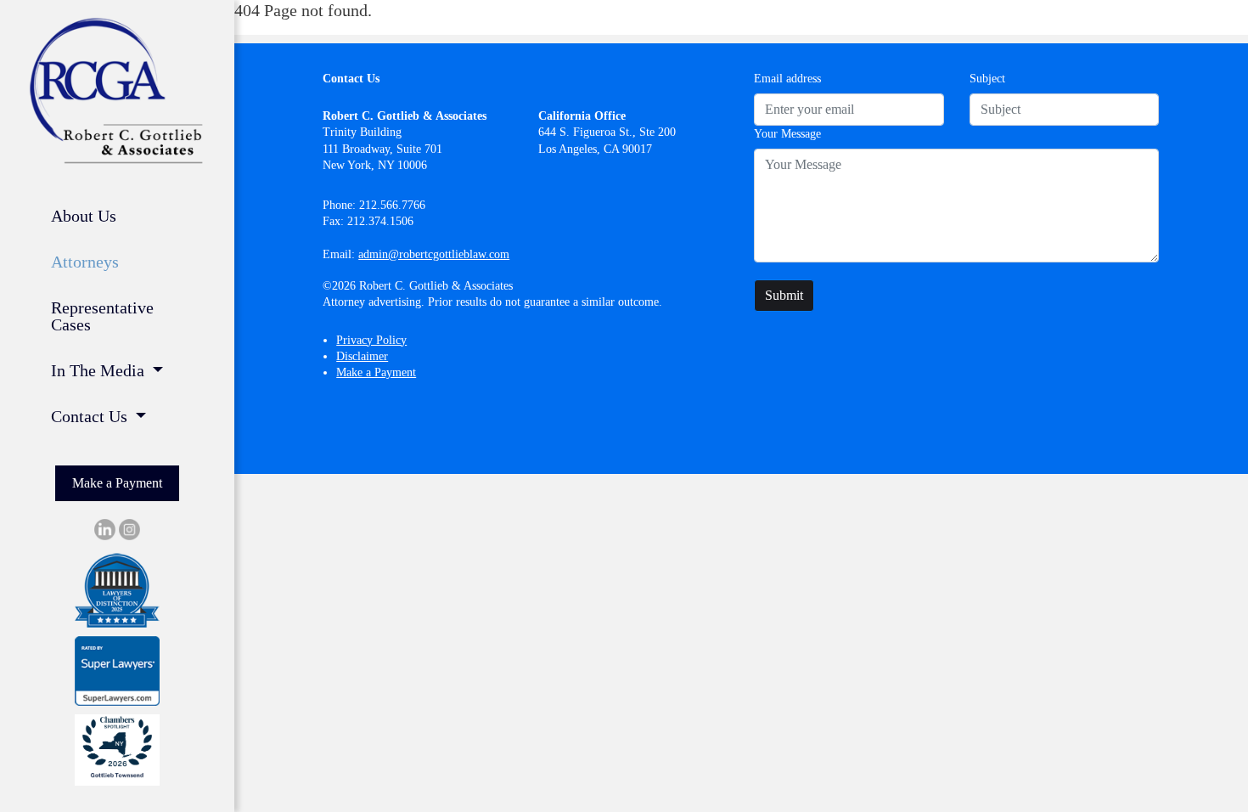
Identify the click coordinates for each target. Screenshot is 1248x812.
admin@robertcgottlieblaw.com (433, 254)
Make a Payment (117, 483)
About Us (83, 215)
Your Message (787, 133)
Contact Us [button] (91, 416)
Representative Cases (102, 316)
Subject (987, 78)
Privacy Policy (371, 340)
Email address (787, 78)
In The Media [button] (100, 370)
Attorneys (85, 261)
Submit (784, 295)
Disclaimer (362, 356)
